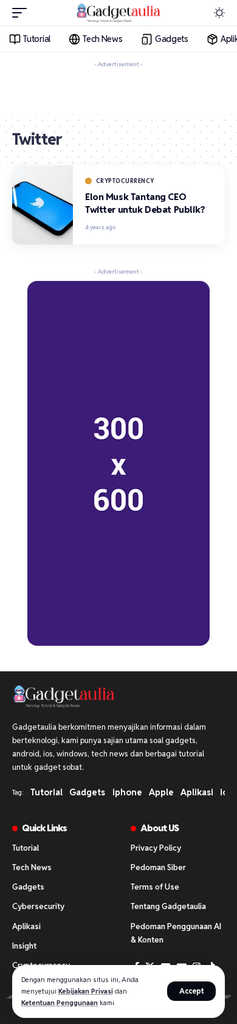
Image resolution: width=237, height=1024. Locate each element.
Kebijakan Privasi (85, 991)
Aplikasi (196, 792)
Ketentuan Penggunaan (59, 1002)
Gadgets (87, 792)
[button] (191, 991)
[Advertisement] (118, 89)
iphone (127, 792)
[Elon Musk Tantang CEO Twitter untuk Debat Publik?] (42, 204)
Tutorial (46, 792)
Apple (161, 792)
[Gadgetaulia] (118, 12)
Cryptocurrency (125, 181)
